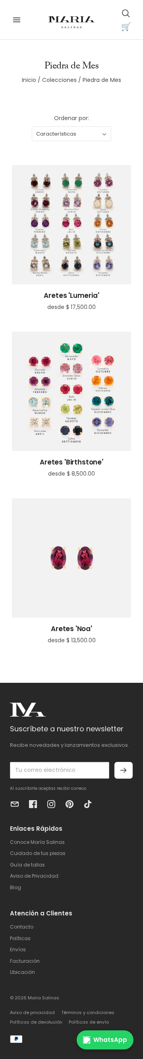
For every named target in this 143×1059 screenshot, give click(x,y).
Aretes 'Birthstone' (71, 462)
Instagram (51, 804)
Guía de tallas (27, 864)
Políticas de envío (89, 1022)
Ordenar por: (71, 118)
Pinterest (69, 804)
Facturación (25, 961)
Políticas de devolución (36, 1022)
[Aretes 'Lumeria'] (71, 224)
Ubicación (22, 972)
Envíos (18, 949)
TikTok (88, 804)
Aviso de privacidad (32, 1012)
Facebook (33, 804)
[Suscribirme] (123, 770)
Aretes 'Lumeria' (71, 295)
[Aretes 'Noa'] (71, 558)
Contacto (21, 926)
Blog (15, 887)
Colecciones (59, 80)
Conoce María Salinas (37, 842)
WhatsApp (110, 1040)
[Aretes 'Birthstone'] (71, 391)
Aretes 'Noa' (71, 628)
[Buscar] (126, 13)
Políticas (20, 938)
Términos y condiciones (87, 1012)
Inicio (29, 80)
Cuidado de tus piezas (38, 853)
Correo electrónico (14, 804)
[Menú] (16, 19)
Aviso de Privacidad (34, 875)
